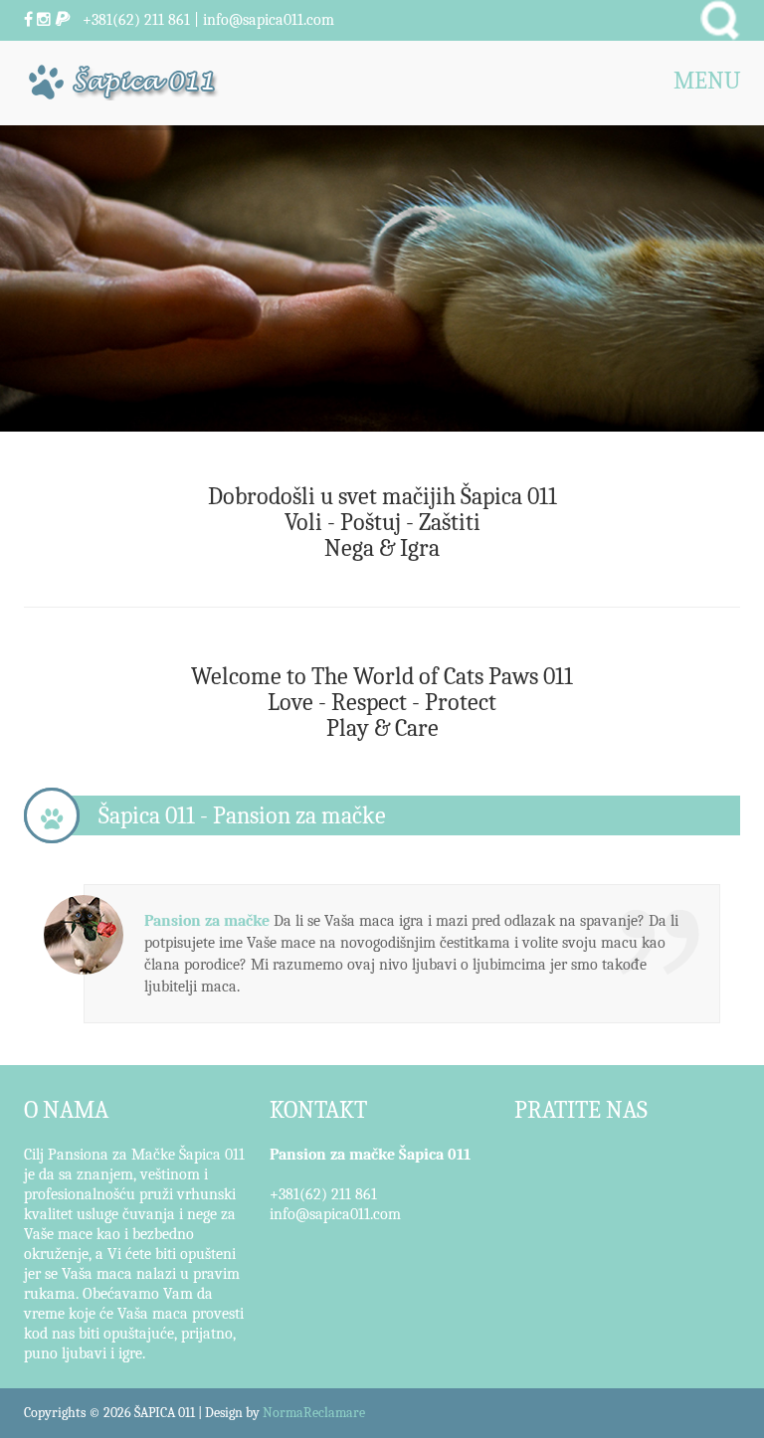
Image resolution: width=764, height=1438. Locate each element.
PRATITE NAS (581, 1110)
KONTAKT (318, 1110)
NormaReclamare (314, 1412)
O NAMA (66, 1110)
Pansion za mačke (207, 921)
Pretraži (719, 20)
